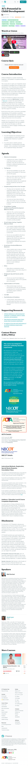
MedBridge (17, 722)
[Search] (15, 2)
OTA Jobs (17, 701)
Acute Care (4, 704)
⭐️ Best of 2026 (5, 699)
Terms (16, 715)
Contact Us (17, 712)
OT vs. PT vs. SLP (19, 694)
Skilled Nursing (5, 719)
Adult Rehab (4, 706)
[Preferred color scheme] (18, 2)
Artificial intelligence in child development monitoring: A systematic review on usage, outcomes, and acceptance (14, 315)
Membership (4, 33)
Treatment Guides (5, 730)
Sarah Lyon (10, 617)
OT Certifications (18, 703)
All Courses (4, 696)
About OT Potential (19, 710)
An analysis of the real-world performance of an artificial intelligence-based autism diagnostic (15, 325)
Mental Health (4, 712)
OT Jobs (17, 700)
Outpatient (4, 713)
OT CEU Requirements (6, 724)
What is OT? (17, 690)
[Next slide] (26, 664)
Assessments (4, 728)
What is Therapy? (19, 692)
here (22, 494)
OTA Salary (17, 698)
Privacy (16, 713)
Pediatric (3, 715)
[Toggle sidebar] (2, 2)
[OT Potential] (5, 2)
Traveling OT (18, 723)
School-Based (4, 717)
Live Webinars (5, 697)
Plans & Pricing (5, 690)
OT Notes (17, 705)
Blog (2, 726)
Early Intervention (5, 708)
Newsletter (17, 716)
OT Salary (17, 696)
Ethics (3, 710)
